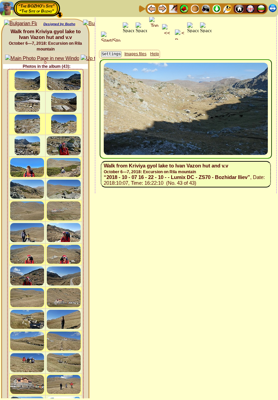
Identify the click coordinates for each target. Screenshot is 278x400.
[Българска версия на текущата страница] (20, 23)
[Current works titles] (195, 8)
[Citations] (184, 8)
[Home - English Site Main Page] (250, 8)
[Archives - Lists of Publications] (173, 8)
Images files (135, 54)
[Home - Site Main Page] (239, 8)
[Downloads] (217, 8)
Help (154, 54)
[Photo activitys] (206, 8)
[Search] (227, 8)
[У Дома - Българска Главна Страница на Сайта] (261, 8)
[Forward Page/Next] (162, 8)
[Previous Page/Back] (151, 8)
